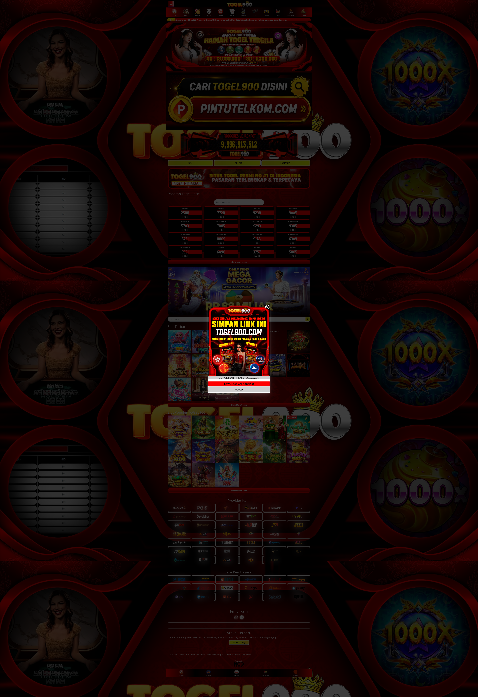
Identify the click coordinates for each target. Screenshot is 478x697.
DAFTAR (237, 163)
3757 (257, 251)
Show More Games (239, 405)
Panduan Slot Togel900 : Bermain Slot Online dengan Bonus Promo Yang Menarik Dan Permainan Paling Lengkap (223, 637)
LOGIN (190, 163)
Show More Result (239, 262)
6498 (221, 251)
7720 (221, 212)
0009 (221, 238)
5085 (293, 251)
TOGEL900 (172, 654)
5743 (185, 225)
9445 (293, 212)
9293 (257, 225)
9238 (257, 212)
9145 (257, 238)
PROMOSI (285, 163)
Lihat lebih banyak (239, 642)
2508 (185, 212)
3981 (185, 251)
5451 (185, 238)
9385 (293, 225)
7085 (221, 225)
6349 (293, 238)
